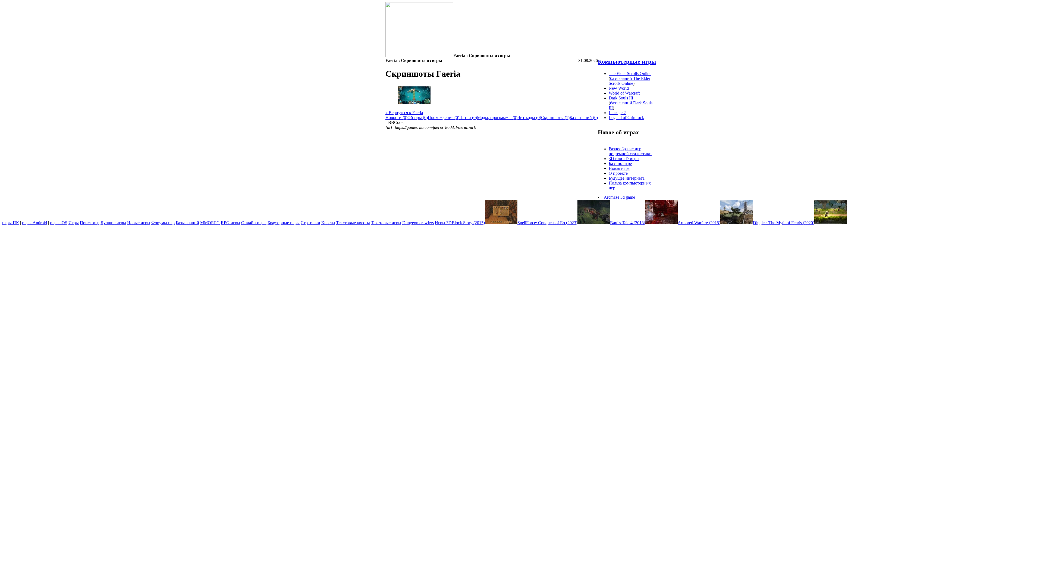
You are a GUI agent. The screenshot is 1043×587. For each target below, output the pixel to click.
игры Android (34, 222)
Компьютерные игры (627, 61)
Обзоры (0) (417, 117)
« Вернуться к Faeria (404, 112)
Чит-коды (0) (529, 117)
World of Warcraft (624, 93)
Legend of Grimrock (626, 117)
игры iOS (58, 222)
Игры (73, 222)
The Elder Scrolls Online (630, 73)
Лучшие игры (113, 222)
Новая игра (619, 168)
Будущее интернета (627, 178)
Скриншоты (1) (555, 117)
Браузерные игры (284, 222)
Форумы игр (163, 222)
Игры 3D (443, 222)
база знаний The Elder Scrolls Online (629, 81)
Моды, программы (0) (497, 117)
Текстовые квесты (353, 222)
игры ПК (10, 222)
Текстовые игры (386, 222)
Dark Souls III (621, 98)
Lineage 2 (617, 112)
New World (619, 88)
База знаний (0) (584, 117)
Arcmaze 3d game (619, 197)
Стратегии (310, 222)
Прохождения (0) (443, 117)
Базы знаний (187, 222)
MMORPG (210, 222)
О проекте (618, 173)
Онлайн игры (253, 222)
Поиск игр (89, 222)
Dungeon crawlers (418, 222)
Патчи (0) (468, 117)
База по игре (620, 163)
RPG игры (230, 222)
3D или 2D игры (624, 158)
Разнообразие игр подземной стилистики (630, 151)
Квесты (328, 222)
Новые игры (138, 222)
